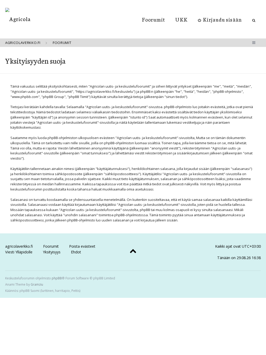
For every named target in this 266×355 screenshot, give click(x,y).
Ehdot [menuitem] (76, 251)
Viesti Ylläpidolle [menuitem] (18, 251)
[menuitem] (220, 19)
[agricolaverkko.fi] (18, 19)
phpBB (57, 278)
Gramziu (37, 284)
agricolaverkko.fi (19, 246)
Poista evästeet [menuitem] (82, 246)
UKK (181, 19)
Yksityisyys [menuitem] (52, 251)
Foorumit (153, 19)
